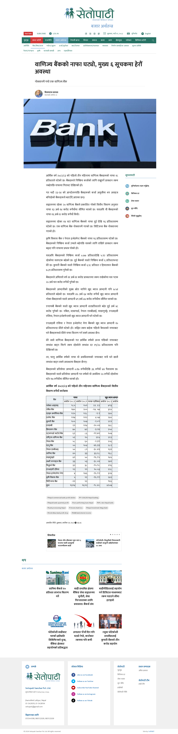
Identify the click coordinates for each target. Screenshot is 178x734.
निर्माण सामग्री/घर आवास (120, 45)
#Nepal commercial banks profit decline (61, 497)
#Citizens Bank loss (76, 507)
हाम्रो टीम (142, 684)
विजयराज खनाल (51, 92)
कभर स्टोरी (36, 40)
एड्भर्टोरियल (68, 50)
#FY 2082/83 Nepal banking (88, 497)
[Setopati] (43, 677)
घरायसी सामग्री (49, 50)
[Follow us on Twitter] (90, 33)
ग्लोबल (128, 40)
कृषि (38, 50)
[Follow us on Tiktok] (98, 33)
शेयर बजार (121, 679)
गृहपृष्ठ (119, 670)
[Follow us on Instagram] (94, 33)
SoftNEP (151, 731)
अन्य (58, 50)
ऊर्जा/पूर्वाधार (63, 45)
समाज (94, 40)
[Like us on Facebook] (86, 33)
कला (103, 40)
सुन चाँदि (120, 683)
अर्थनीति (26, 45)
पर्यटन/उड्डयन (51, 45)
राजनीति (48, 40)
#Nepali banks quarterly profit (58, 502)
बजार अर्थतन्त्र (60, 40)
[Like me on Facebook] (40, 97)
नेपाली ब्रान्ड (74, 40)
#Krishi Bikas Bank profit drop (57, 513)
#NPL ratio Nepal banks (105, 502)
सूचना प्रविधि (136, 45)
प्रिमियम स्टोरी (140, 40)
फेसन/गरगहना (28, 50)
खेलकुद (119, 40)
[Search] (153, 40)
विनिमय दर (121, 674)
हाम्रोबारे (120, 687)
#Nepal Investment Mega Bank (97, 507)
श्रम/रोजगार (76, 45)
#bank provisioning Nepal (56, 507)
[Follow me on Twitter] (42, 95)
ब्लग (110, 40)
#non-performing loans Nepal (82, 502)
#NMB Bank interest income (81, 513)
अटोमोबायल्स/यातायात (91, 45)
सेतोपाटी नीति (122, 692)
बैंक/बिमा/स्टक (37, 45)
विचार (85, 40)
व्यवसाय (105, 45)
